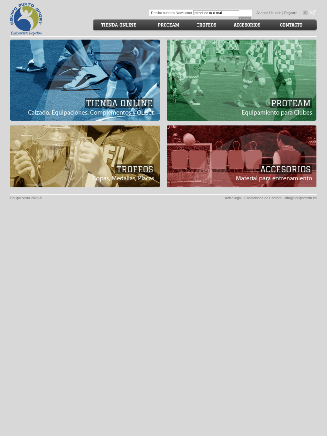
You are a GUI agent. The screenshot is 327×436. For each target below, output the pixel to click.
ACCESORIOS (247, 24)
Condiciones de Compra (263, 198)
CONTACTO (291, 24)
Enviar (245, 19)
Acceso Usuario (268, 13)
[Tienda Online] (85, 80)
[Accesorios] (241, 156)
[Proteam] (241, 80)
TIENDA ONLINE (118, 24)
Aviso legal (233, 198)
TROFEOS (206, 24)
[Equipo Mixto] (26, 18)
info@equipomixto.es (301, 198)
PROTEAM (168, 24)
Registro (290, 13)
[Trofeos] (85, 156)
